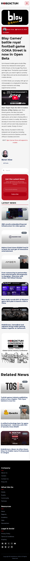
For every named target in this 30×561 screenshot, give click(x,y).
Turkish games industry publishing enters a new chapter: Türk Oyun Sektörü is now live (14, 399)
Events (3, 495)
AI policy (4, 539)
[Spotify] (5, 547)
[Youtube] (15, 543)
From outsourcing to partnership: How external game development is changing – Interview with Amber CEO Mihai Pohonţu (14, 275)
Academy (4, 517)
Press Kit (4, 482)
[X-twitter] (8, 543)
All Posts (5, 163)
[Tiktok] (8, 547)
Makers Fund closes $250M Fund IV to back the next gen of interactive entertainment (15, 249)
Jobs (2, 520)
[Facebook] (2, 543)
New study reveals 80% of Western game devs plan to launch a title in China (15, 301)
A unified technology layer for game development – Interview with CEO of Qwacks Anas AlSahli (14, 425)
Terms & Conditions (7, 536)
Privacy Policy (5, 533)
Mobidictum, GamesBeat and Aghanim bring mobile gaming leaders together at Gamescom (13, 326)
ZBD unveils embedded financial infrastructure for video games (14, 225)
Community (5, 498)
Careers (3, 476)
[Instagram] (12, 543)
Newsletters (5, 523)
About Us (4, 473)
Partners (4, 501)
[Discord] (12, 547)
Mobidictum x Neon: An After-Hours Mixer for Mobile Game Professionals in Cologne (15, 451)
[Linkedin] (5, 543)
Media (3, 492)
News (3, 511)
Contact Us (5, 479)
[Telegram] (2, 547)
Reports (3, 514)
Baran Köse (7, 160)
